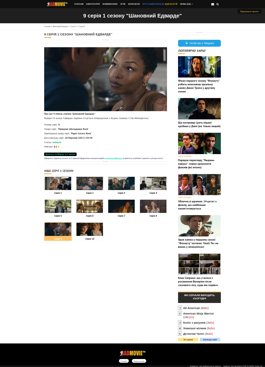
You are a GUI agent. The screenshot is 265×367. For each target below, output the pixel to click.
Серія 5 (58, 215)
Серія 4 (153, 192)
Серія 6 (90, 215)
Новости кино (184, 156)
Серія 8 (153, 215)
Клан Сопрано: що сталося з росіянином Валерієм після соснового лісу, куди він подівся (198, 281)
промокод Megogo (113, 158)
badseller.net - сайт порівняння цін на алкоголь (205, 366)
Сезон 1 (73, 26)
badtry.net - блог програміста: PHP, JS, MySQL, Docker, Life (242, 366)
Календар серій (210, 339)
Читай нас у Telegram (202, 43)
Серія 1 (58, 192)
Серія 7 (121, 215)
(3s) (198, 322)
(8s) (196, 308)
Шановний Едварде (60, 26)
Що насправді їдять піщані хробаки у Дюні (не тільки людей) (199, 124)
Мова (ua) (185, 4)
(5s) (199, 328)
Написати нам (139, 361)
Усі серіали (188, 339)
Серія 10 (89, 238)
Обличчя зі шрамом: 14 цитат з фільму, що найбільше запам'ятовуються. (197, 205)
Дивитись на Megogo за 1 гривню (60, 154)
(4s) (198, 333)
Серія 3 (121, 192)
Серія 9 (82, 26)
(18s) (198, 315)
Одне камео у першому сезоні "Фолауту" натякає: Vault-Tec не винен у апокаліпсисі (198, 243)
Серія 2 (90, 192)
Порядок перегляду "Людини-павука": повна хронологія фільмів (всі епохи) (196, 163)
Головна (47, 26)
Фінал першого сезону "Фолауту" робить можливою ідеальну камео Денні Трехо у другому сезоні (199, 86)
